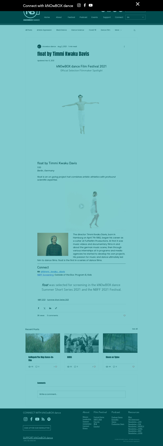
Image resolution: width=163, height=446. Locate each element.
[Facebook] (84, 5)
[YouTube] (90, 5)
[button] (137, 4)
